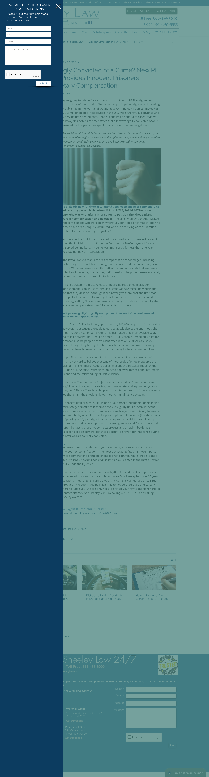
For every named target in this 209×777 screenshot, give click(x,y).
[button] (58, 6)
